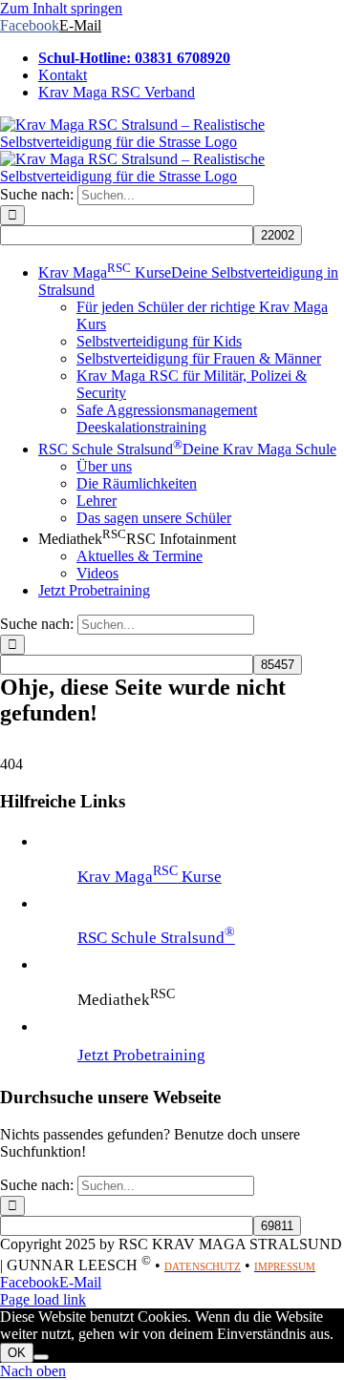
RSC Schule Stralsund (156, 938)
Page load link (43, 1299)
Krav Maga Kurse (149, 877)
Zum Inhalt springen (61, 8)
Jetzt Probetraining (141, 1055)
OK (17, 1353)
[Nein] (41, 1357)
